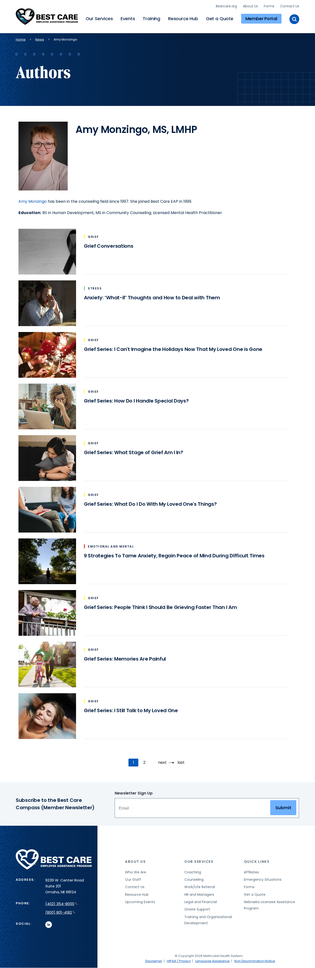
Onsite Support (197, 909)
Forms (269, 6)
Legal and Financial (200, 901)
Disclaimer (153, 961)
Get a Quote (219, 18)
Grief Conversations (108, 246)
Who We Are (135, 872)
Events (128, 18)
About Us (250, 6)
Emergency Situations (263, 879)
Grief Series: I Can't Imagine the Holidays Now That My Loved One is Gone (173, 349)
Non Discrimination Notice (254, 961)
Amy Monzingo (32, 201)
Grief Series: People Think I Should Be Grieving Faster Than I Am (160, 607)
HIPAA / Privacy (179, 961)
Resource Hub (183, 18)
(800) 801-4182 (58, 912)
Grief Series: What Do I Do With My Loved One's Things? (150, 504)
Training (151, 18)
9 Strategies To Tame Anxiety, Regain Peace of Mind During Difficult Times (174, 555)
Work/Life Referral (199, 886)
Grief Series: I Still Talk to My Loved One (131, 710)
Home (21, 39)
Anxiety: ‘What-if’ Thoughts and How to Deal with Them (152, 297)
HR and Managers (199, 894)
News (39, 39)
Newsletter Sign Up (134, 793)
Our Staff (133, 879)
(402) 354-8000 (59, 903)
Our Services (99, 18)
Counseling (194, 879)
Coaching (192, 872)
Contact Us (289, 6)
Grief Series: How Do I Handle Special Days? (136, 400)
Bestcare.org (226, 6)
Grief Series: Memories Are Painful (125, 658)
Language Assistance (212, 961)
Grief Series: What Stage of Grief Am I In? (133, 452)
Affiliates (251, 872)
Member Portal (261, 18)
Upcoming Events (140, 901)
